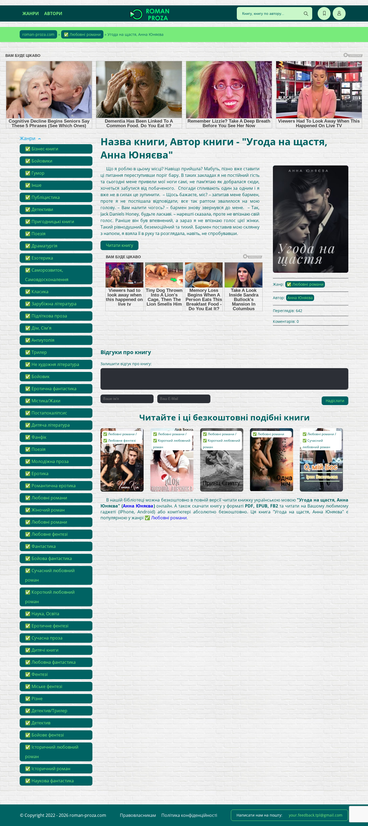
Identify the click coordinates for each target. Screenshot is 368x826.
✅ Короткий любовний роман (50, 596)
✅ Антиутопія (39, 340)
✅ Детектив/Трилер (46, 711)
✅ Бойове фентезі (44, 735)
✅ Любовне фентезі (46, 534)
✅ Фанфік (35, 437)
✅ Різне (34, 698)
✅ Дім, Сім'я (38, 328)
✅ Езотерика (39, 258)
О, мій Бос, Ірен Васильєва (317, 436)
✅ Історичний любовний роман (51, 751)
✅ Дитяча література (47, 425)
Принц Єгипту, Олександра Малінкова (216, 439)
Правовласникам (138, 815)
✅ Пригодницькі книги (49, 221)
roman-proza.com (38, 34)
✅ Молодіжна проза (47, 461)
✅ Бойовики (38, 161)
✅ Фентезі (36, 674)
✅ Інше (33, 185)
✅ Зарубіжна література (51, 304)
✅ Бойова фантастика (48, 558)
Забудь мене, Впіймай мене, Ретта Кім (116, 439)
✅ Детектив (37, 723)
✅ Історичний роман (47, 769)
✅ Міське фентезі (43, 686)
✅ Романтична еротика (50, 486)
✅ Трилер (36, 352)
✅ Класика (36, 292)
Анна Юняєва (300, 297)
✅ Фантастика (40, 546)
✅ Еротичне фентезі (46, 626)
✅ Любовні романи (82, 34)
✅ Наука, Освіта (42, 614)
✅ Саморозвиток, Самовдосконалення (46, 274)
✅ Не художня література (52, 364)
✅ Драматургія (41, 246)
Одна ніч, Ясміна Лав (268, 436)
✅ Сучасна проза (44, 638)
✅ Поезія (35, 234)
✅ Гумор (34, 173)
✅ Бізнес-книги (41, 149)
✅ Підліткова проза (46, 316)
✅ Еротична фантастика (51, 389)
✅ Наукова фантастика (49, 781)
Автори (53, 13)
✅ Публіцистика (42, 197)
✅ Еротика (36, 473)
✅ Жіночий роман (45, 510)
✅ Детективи (39, 209)
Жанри (30, 13)
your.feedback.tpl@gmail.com (315, 815)
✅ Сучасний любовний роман (50, 575)
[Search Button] (306, 14)
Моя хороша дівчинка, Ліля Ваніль (166, 439)
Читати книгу (119, 245)
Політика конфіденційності (189, 815)
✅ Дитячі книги (41, 650)
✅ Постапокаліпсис (46, 413)
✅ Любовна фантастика (50, 662)
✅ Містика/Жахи (42, 401)
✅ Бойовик (37, 376)
